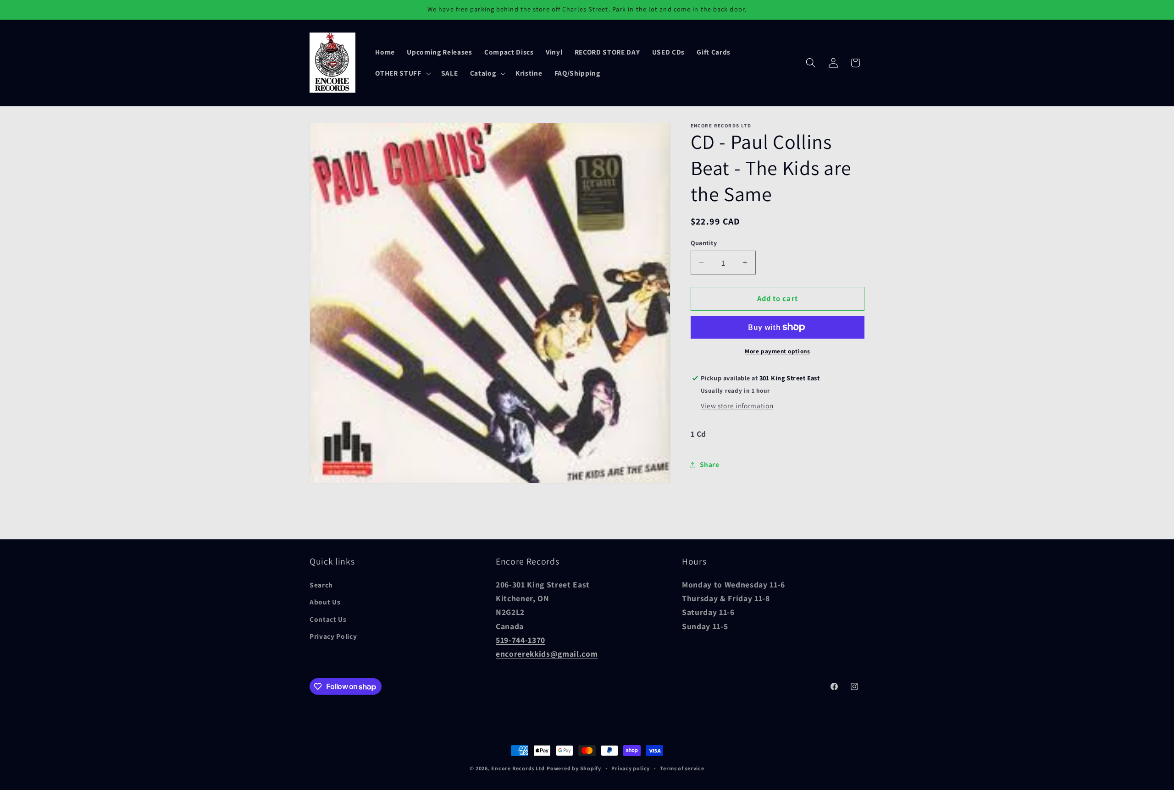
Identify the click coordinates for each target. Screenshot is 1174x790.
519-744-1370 (520, 640)
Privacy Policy (333, 636)
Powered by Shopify (574, 768)
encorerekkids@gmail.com (547, 654)
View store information (737, 405)
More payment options (777, 351)
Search (321, 584)
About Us (325, 602)
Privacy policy (630, 768)
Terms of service (682, 768)
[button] (402, 73)
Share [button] (710, 464)
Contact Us (328, 619)
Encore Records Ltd (518, 768)
